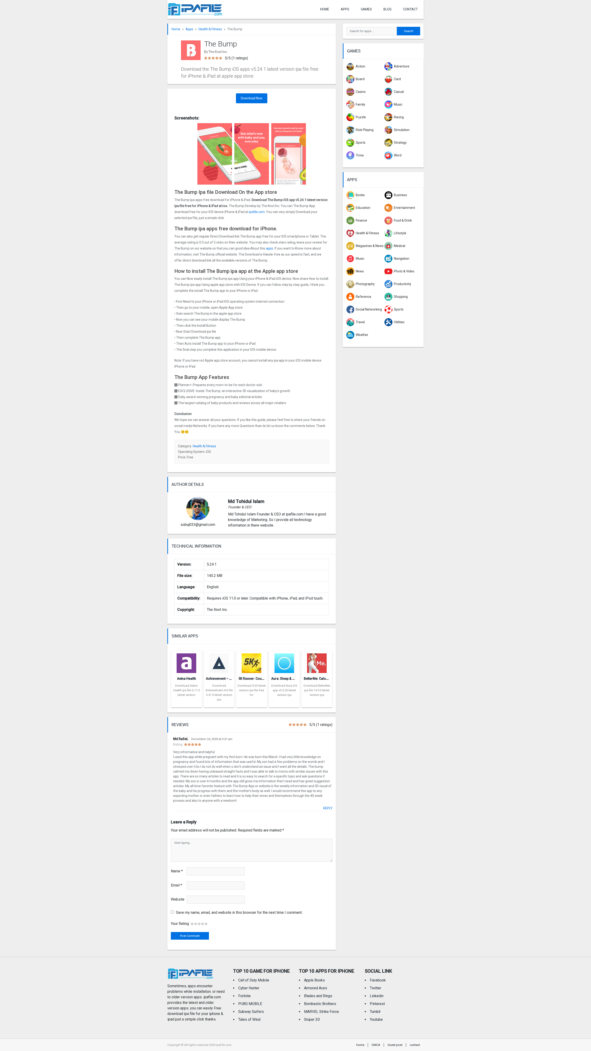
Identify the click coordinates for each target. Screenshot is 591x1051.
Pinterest (377, 1004)
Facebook (378, 980)
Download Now (251, 98)
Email (176, 885)
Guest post (395, 1045)
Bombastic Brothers (320, 1004)
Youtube (376, 1019)
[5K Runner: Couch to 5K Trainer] (251, 662)
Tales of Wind (249, 1019)
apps (269, 248)
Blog (387, 9)
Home (324, 9)
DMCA (376, 1045)
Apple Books (314, 980)
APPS (345, 9)
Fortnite (244, 996)
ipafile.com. (257, 212)
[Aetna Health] (186, 662)
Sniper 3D (312, 1019)
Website (177, 899)
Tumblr (375, 1011)
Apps (189, 29)
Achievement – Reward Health (228, 678)
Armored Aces (315, 988)
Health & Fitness (210, 29)
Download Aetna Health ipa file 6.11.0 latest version (186, 690)
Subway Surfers (251, 1011)
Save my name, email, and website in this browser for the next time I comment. (239, 912)
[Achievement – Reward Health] (219, 662)
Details (186, 704)
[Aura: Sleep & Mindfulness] (284, 662)
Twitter (375, 988)
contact (410, 9)
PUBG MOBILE (250, 1004)
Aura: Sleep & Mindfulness (291, 678)
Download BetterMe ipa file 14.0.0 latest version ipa (317, 690)
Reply (327, 808)
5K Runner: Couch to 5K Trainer (261, 678)
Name (177, 871)
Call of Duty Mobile (253, 980)
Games (366, 9)
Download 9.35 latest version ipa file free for (252, 690)
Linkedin (376, 996)
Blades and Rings (318, 996)
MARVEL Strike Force (321, 1011)
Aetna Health (186, 678)
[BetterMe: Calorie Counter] (317, 662)
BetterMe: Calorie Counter (323, 678)
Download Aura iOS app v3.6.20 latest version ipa (284, 690)
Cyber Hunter (248, 988)
